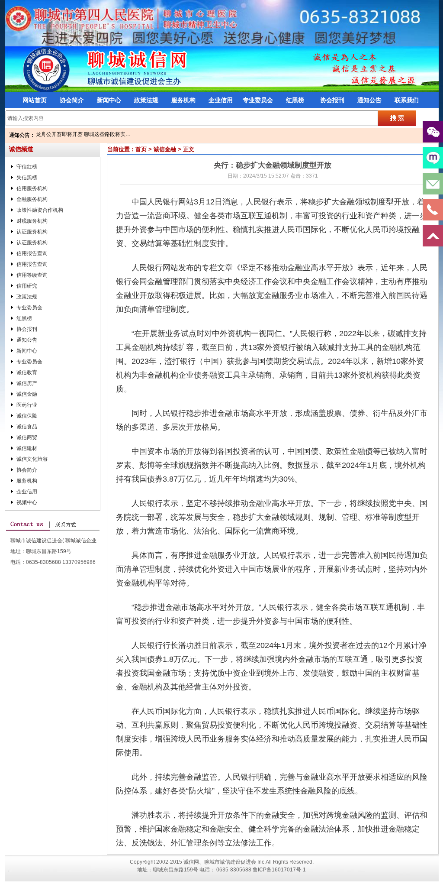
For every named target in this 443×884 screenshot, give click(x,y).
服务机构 (183, 100)
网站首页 (34, 100)
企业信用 (221, 100)
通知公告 (369, 100)
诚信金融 (26, 394)
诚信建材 (26, 448)
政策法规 (146, 100)
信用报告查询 (32, 253)
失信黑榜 (26, 178)
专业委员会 (258, 100)
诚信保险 (26, 416)
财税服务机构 (32, 221)
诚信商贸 (26, 437)
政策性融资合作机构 (39, 210)
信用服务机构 (32, 188)
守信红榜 (26, 167)
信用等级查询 (32, 275)
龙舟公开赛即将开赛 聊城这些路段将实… (83, 134)
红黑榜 (295, 100)
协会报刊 (332, 100)
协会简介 (72, 100)
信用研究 (26, 286)
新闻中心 (109, 100)
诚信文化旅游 (32, 459)
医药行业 (26, 405)
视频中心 (26, 502)
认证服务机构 (32, 232)
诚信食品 (26, 427)
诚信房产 (26, 383)
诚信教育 (26, 372)
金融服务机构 (32, 199)
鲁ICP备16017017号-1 (279, 870)
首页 (141, 149)
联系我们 (407, 100)
